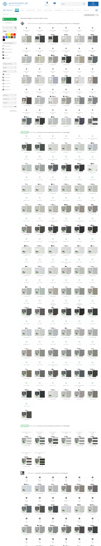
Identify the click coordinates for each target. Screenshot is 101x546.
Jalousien (79, 10)
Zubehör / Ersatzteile (8, 106)
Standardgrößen (8, 22)
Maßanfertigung (9, 19)
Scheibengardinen (58, 10)
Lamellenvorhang (70, 10)
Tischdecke (86, 10)
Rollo (17, 10)
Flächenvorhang (48, 10)
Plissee (22, 10)
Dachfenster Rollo (30, 10)
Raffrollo (39, 10)
